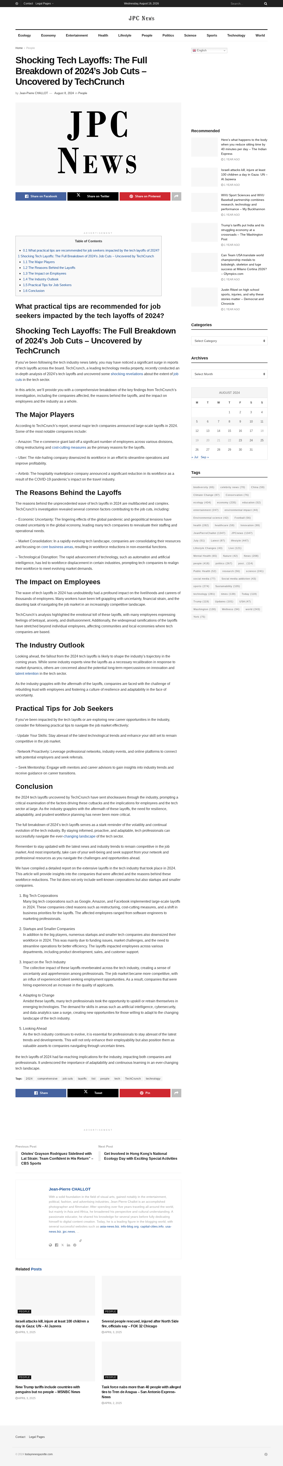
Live (235, 548)
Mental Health (205, 556)
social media (204, 578)
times (228, 594)
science (255, 571)
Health (103, 35)
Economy (48, 35)
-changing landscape (79, 836)
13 (207, 430)
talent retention (27, 673)
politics (224, 563)
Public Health (204, 571)
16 (240, 430)
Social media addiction (239, 578)
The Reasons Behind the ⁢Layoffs (49, 268)
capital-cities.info (152, 1226)
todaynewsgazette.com (39, 1454)
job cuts (68, 1078)
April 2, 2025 (113, 1403)
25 (262, 440)
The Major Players (39, 262)
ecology (202, 502)
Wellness (231, 609)
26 (197, 449)
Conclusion (33, 291)
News (251, 556)
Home (19, 48)
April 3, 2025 (113, 1332)
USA (245, 601)
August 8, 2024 (64, 93)
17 (251, 430)
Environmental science (211, 517)
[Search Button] (265, 3)
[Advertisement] (98, 218)
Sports (212, 35)
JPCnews (242, 533)
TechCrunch (133, 1078)
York (199, 616)
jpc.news (69, 1231)
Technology (236, 35)
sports (201, 586)
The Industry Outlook (41, 279)
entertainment (206, 510)
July (199, 540)
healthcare (225, 525)
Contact (28, 3)
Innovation (250, 525)
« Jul (194, 457)
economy (226, 502)
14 (218, 430)
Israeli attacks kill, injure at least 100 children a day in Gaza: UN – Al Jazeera (244, 174)
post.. (245, 563)
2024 (29, 1078)
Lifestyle (124, 35)
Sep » (205, 457)
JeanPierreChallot (209, 533)
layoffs (82, 1078)
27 (207, 449)
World (260, 35)
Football (243, 517)
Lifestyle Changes (208, 548)
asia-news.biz (109, 1226)
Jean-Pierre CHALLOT (33, 93)
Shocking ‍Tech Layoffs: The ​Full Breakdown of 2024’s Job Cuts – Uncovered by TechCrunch (86, 256)
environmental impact (241, 510)
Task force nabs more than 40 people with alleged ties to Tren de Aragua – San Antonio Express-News (141, 1392)
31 (251, 449)
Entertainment (77, 35)
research (231, 571)
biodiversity (203, 487)
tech (117, 1078)
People (147, 35)
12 (197, 430)
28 (218, 449)
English (201, 50)
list (93, 1078)
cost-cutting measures (69, 447)
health (201, 525)
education (251, 502)
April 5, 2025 (27, 1332)
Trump (201, 601)
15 (229, 430)
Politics (168, 35)
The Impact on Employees (44, 273)
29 (229, 449)
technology (153, 1078)
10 (251, 421)
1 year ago (231, 159)
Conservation (237, 495)
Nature (230, 556)
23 (240, 440)
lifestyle (240, 540)
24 (251, 440)
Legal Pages (43, 3)
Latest (218, 540)
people (104, 1078)
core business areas (57, 547)
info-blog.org (130, 1226)
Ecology (24, 35)
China (258, 487)
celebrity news (232, 487)
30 (240, 449)
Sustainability (227, 586)
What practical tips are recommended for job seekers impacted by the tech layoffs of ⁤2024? (91, 250)
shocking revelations (127, 374)
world (253, 609)
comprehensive (48, 1078)
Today (249, 594)
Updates (224, 601)
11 (261, 421)
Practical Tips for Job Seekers (47, 285)
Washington (204, 609)
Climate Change (206, 495)
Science (190, 35)
